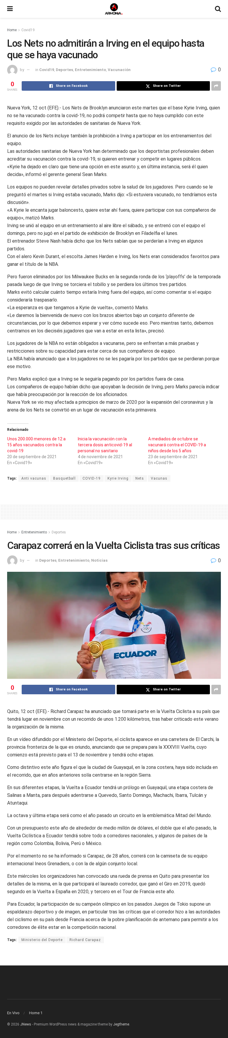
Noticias (99, 560)
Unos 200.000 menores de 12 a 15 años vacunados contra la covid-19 (36, 444)
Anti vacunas (33, 478)
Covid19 (28, 30)
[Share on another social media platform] (216, 86)
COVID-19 (92, 478)
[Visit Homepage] (114, 9)
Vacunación (119, 69)
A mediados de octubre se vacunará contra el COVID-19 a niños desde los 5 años (177, 444)
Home (12, 30)
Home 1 (35, 1013)
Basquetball (64, 478)
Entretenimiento (90, 69)
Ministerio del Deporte (42, 940)
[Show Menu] (10, 9)
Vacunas (159, 478)
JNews (25, 1024)
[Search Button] (218, 9)
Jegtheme (121, 1024)
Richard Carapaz (85, 940)
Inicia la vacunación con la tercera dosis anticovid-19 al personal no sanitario (105, 444)
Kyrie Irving (118, 478)
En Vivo (13, 1013)
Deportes (64, 69)
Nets (139, 478)
